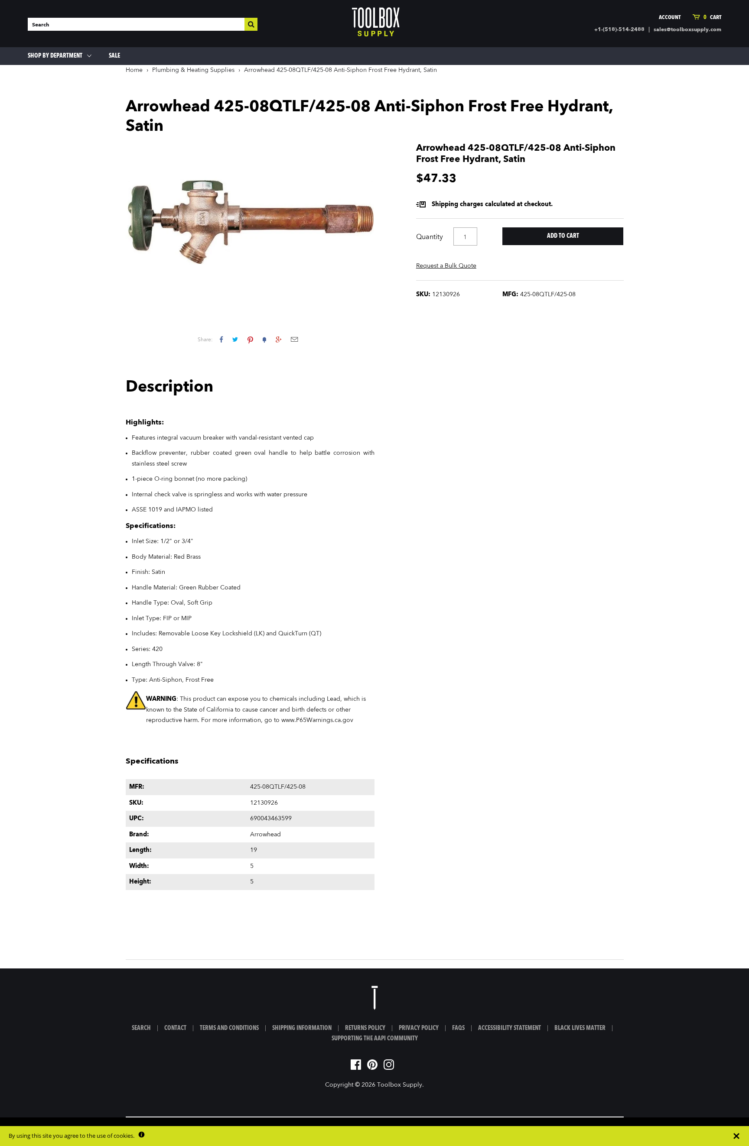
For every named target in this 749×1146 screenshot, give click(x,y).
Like (221, 339)
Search (141, 1028)
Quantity (429, 237)
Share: (205, 340)
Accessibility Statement (509, 1028)
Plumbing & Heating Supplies (193, 70)
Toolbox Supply (399, 1085)
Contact (175, 1028)
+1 (278, 339)
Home (134, 70)
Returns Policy (365, 1028)
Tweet (235, 339)
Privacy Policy (419, 1028)
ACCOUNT (670, 17)
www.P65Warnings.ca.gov (317, 720)
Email (294, 339)
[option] (250, 222)
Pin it (250, 339)
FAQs (458, 1028)
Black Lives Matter (580, 1028)
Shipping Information (302, 1028)
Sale (114, 56)
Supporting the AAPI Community (375, 1039)
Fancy (264, 339)
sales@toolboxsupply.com (687, 29)
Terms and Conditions (229, 1028)
